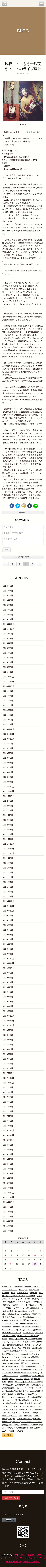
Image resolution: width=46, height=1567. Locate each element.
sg (32, 1379)
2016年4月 (8, 1169)
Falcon (14, 1416)
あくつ (20, 1425)
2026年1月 (8, 619)
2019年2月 (8, 1006)
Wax (19, 1348)
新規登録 (29, 1558)
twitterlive (24, 1360)
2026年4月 (8, 605)
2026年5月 (8, 600)
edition (24, 1323)
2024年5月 (8, 705)
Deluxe (5, 1357)
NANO (36, 1416)
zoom (11, 1363)
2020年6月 (8, 930)
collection (25, 1388)
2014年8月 (8, 1211)
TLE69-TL (15, 1323)
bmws (39, 1342)
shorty (11, 1339)
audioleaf (16, 1326)
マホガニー (16, 1409)
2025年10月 (8, 629)
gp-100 (37, 1403)
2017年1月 (8, 1126)
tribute (10, 1302)
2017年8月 (8, 1092)
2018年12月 (8, 1016)
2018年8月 (8, 1035)
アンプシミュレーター (11, 1342)
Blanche (5, 1293)
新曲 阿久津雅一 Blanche (27, 1363)
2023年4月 (8, 767)
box (22, 1314)
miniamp (29, 1366)
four (37, 1351)
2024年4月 (8, 710)
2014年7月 (8, 1216)
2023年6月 (8, 758)
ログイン (19, 1558)
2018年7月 (8, 1040)
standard (19, 1403)
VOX (33, 1406)
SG (33, 1428)
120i (10, 1419)
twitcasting (14, 1360)
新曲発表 (18, 1287)
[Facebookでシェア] (12, 505)
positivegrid (24, 1311)
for (38, 1406)
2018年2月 (8, 1063)
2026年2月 (8, 614)
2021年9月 (8, 858)
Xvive (14, 1348)
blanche (5, 1397)
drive (30, 1416)
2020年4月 (8, 939)
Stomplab (12, 1354)
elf (14, 1419)
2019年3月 (8, 1001)
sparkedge (20, 1330)
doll (25, 1416)
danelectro (30, 1296)
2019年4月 (8, 997)
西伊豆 (35, 1357)
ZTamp (10, 1287)
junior (21, 1290)
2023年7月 (8, 753)
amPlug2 (6, 1391)
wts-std (37, 1379)
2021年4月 (8, 882)
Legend (27, 1425)
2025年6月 (8, 648)
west (23, 1397)
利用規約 (31, 1555)
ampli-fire (33, 1293)
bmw (38, 1428)
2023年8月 (8, 748)
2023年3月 (8, 772)
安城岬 (10, 1394)
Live (13, 1330)
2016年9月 (8, 1145)
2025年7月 (8, 643)
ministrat (19, 1379)
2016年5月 (8, 1164)
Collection (13, 1311)
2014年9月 (8, 1207)
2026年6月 (8, 595)
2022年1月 (8, 839)
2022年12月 (8, 786)
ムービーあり (22, 1293)
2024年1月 (8, 724)
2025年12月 (8, 624)
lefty (4, 1287)
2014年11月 (8, 1197)
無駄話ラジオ (19, 1351)
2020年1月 (8, 954)
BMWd (27, 1345)
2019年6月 (8, 987)
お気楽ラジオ (25, 1376)
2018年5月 (8, 1049)
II (30, 1428)
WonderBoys (26, 1369)
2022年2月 (8, 834)
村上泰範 (26, 1348)
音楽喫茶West (20, 1394)
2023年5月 (8, 763)
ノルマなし (7, 1351)
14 (35, 1255)
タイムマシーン (16, 1357)
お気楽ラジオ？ (29, 1342)
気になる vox (8, 1305)
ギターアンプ (35, 1388)
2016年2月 (8, 1178)
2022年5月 (8, 820)
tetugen (12, 1425)
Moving (36, 1373)
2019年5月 (8, 992)
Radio (12, 1379)
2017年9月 (8, 1087)
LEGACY (16, 1422)
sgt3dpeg (6, 1348)
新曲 (17, 1345)
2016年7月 (8, 1154)
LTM (15, 1555)
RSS (9, 1435)
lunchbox (6, 1330)
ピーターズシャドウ (31, 1287)
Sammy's (36, 1425)
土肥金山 (26, 1412)
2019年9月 (8, 973)
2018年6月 (8, 1044)
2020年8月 (8, 920)
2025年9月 (8, 633)
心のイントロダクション (27, 1336)
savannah (6, 1422)
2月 (21, 1345)
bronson (25, 1409)
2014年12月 (8, 1192)
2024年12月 (8, 676)
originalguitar (13, 1388)
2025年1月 (8, 672)
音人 (31, 1290)
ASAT (4, 1431)
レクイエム (15, 1397)
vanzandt (37, 1419)
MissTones (10, 1403)
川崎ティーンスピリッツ (12, 1299)
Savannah (30, 1339)
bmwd (4, 1339)
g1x (33, 1348)
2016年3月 (8, 1173)
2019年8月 (8, 977)
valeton (16, 1314)
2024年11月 (8, 681)
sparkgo (35, 1412)
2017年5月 (8, 1106)
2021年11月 (8, 848)
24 (11, 1264)
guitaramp (34, 1409)
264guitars (34, 1317)
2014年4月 (8, 1231)
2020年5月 (8, 934)
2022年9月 (8, 801)
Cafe (4, 1382)
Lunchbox (35, 1382)
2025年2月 (8, 667)
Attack (31, 1305)
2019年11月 (8, 963)
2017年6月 (8, 1102)
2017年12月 (8, 1073)
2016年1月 (8, 1183)
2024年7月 (8, 696)
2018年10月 (8, 1025)
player (25, 1428)
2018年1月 (8, 1068)
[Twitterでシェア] (18, 505)
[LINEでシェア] (35, 506)
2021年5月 (8, 877)
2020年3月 (8, 944)
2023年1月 (8, 782)
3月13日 (25, 1326)
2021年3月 (8, 887)
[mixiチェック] (24, 505)
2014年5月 (8, 1226)
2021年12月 (8, 844)
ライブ (18, 1320)
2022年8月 (8, 806)
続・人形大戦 (17, 1385)
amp (20, 1416)
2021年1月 (8, 896)
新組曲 (5, 1425)
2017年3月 (8, 1116)
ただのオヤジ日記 (16, 1366)
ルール (22, 1555)
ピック (39, 1296)
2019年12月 (8, 958)
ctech (4, 1419)
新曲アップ (39, 1385)
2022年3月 (8, 829)
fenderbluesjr (22, 1354)
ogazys (33, 1391)
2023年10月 (8, 739)
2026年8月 (8, 586)
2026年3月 (8, 610)
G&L (28, 1406)
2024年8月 (8, 691)
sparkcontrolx (8, 1345)
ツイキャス (19, 1302)
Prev (5, 102)
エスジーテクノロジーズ (31, 1422)
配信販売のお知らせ (19, 1391)
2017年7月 (8, 1097)
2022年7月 (8, 810)
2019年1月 (8, 1011)
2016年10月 (8, 1140)
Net (34, 1394)
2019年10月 (8, 968)
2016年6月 (8, 1159)
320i (27, 1314)
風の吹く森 (29, 1299)
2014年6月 (8, 1221)
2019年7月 (8, 982)
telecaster (30, 1351)
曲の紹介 (28, 1403)
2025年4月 (8, 657)
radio (33, 1397)
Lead (4, 1354)
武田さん (26, 1320)
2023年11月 (8, 734)
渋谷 (27, 1302)
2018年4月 (8, 1054)
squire (36, 1290)
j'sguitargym (32, 1330)
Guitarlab (33, 1360)
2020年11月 (8, 906)
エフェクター (35, 1354)
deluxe (22, 1406)
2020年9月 (8, 915)
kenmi (26, 1379)
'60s (5, 1388)
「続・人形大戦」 (24, 1419)
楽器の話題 (27, 1373)
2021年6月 (8, 872)
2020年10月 (8, 911)
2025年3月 (8, 662)
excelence (6, 1320)
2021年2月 (8, 891)
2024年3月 (8, 715)
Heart (38, 1348)
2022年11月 (8, 791)
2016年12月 (8, 1130)
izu (26, 1290)
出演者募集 (35, 1326)
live (20, 1400)
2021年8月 (8, 863)
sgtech (5, 1363)
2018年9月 (8, 1030)
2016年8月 (8, 1149)
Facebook (9, 1520)
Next (40, 102)
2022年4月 (8, 825)
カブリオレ (20, 1339)
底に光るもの (28, 1333)
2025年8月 (8, 638)
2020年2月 (8, 949)
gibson (10, 1382)
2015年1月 (8, 1188)
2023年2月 (8, 777)
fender (26, 1385)
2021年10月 (8, 853)
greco (13, 1293)
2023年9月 (8, 743)
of (13, 1320)
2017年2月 (8, 1121)
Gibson (5, 1360)
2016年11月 (8, 1135)
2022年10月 (8, 796)
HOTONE (36, 1345)
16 (5, 1259)
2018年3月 (8, 1059)
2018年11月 (8, 1020)
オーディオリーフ (22, 1382)
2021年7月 (8, 868)
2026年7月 (8, 591)
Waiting (20, 1431)
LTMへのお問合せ (31, 1561)
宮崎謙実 (17, 1373)
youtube (12, 1431)
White (19, 1428)
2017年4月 (8, 1111)
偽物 (30, 1394)
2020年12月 (8, 901)
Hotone (39, 1339)
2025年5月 (8, 653)
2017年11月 (8, 1078)
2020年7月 (8, 925)
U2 (28, 1397)
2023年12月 (8, 729)
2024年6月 (8, 700)
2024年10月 (8, 686)
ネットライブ (21, 1305)
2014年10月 (8, 1202)
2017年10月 (8, 1083)
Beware (27, 1357)
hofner (5, 1366)
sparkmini (35, 1320)
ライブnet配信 (36, 1302)
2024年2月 (8, 720)
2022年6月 (8, 815)
